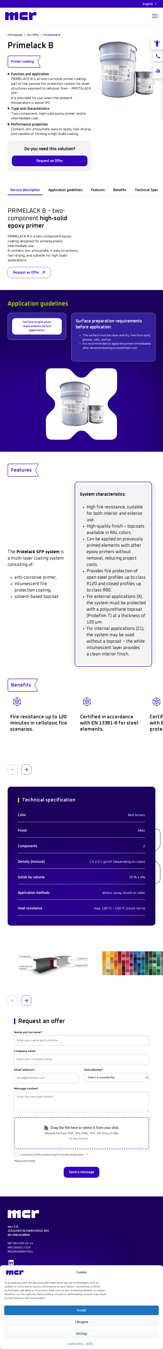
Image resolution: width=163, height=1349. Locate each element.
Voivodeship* (93, 1069)
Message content (26, 1088)
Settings (81, 1333)
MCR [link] (9, 11)
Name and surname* (28, 1032)
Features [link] (98, 190)
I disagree (81, 1322)
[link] (157, 43)
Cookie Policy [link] (76, 1343)
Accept (81, 1310)
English (148, 4)
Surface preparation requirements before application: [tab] (37, 326)
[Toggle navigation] (155, 16)
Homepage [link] (15, 34)
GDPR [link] (89, 1343)
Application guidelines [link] (65, 190)
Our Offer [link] (33, 34)
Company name (24, 1051)
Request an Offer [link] (50, 161)
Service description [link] (25, 190)
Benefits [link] (119, 190)
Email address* (24, 1069)
